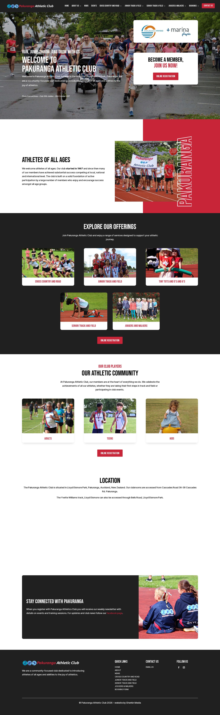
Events (94, 6)
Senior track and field (126, 683)
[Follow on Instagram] (184, 667)
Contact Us (208, 6)
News (86, 6)
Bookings (193, 6)
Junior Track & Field (133, 6)
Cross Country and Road (109, 6)
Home (67, 6)
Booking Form (121, 689)
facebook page (114, 613)
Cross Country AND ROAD (127, 677)
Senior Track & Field (155, 6)
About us (75, 6)
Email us (150, 667)
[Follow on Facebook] (179, 667)
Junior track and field (126, 680)
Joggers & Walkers (176, 6)
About (118, 670)
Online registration (165, 76)
